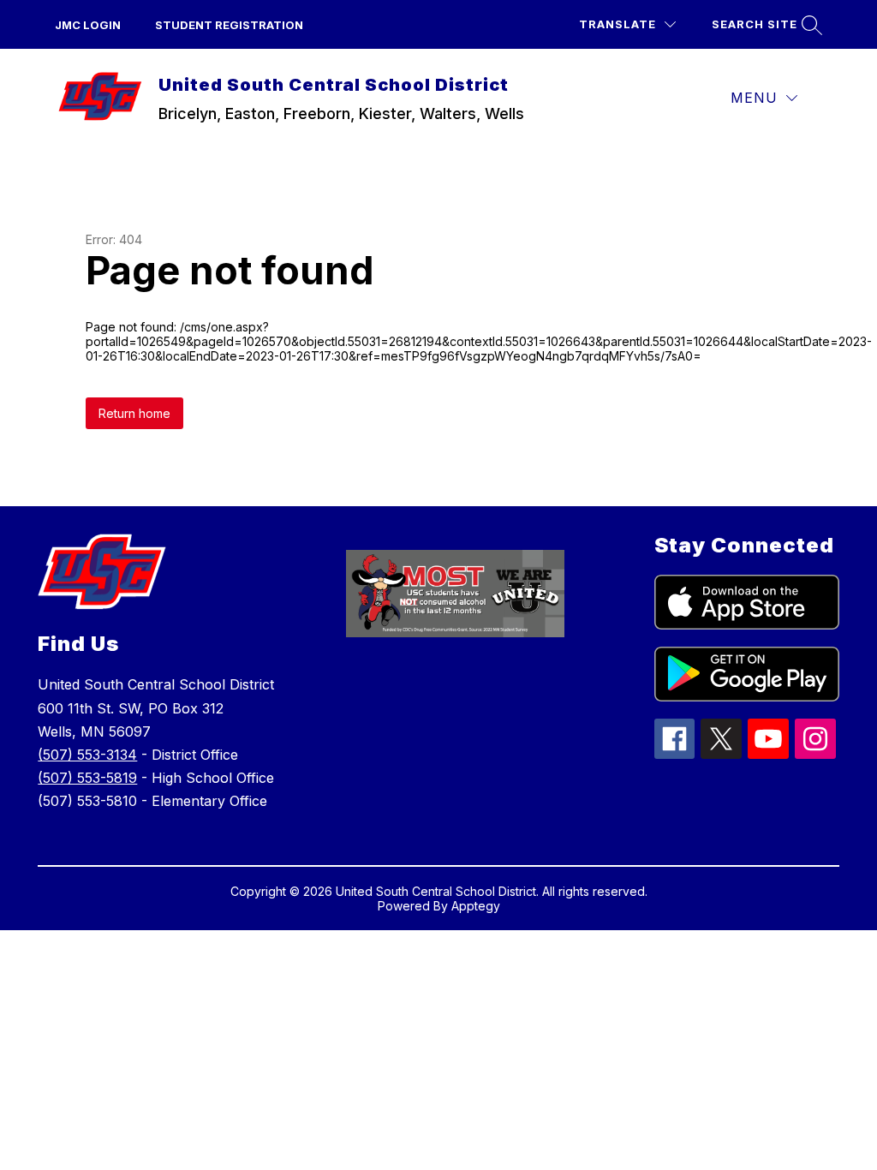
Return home (134, 413)
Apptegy (475, 905)
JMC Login (88, 25)
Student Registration (229, 25)
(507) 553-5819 (87, 777)
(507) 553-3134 (87, 754)
